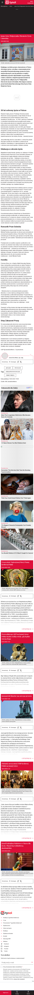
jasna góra (8, 368)
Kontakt (5, 936)
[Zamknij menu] (2, 2)
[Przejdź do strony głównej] (11, 2)
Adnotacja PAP (7, 939)
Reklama (5, 941)
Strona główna (4, 6)
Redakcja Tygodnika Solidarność (11, 918)
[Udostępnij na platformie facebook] (18, 362)
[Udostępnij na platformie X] (21, 362)
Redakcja (5, 931)
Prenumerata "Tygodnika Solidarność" (12, 923)
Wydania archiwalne (8, 933)
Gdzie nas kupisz (7, 928)
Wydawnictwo (6, 925)
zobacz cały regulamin (19, 979)
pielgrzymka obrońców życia (13, 371)
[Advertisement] (17, 21)
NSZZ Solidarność (30, 2)
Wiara (10, 6)
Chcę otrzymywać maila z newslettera (13, 967)
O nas (4, 920)
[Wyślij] (32, 962)
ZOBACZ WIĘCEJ (10, 375)
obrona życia (18, 368)
